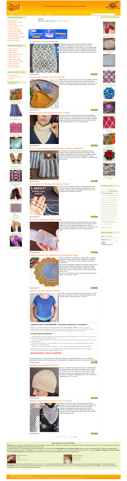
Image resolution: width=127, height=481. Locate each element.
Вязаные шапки (104, 209)
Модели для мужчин (14, 40)
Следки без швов (16, 233)
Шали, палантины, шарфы (15, 33)
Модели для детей (13, 38)
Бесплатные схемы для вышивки (15, 77)
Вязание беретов (104, 189)
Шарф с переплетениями (16, 118)
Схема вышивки (112, 216)
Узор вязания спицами (110, 220)
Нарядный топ (115, 213)
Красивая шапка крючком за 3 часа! (43, 365)
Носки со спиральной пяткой (16, 201)
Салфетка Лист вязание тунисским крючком (47, 77)
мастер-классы (39, 464)
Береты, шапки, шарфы (15, 31)
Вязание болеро (112, 189)
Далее (75, 436)
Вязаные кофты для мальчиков (107, 206)
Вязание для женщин (109, 192)
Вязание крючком (22, 455)
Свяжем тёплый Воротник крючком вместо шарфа (49, 113)
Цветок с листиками (109, 162)
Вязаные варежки (105, 204)
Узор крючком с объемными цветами (109, 84)
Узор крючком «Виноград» (109, 130)
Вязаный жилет (111, 209)
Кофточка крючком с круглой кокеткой (44, 291)
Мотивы (19, 458)
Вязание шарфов (111, 202)
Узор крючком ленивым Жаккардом (43, 41)
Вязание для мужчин (110, 195)
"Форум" (49, 14)
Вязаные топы (76, 458)
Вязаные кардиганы (113, 204)
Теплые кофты (77, 460)
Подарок (115, 215)
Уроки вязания (110, 222)
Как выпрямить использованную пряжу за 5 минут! (49, 184)
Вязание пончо (113, 200)
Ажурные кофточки (22, 460)
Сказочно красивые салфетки (109, 52)
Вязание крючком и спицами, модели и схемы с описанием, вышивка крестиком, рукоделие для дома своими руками (51, 477)
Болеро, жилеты (13, 27)
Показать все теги (106, 227)
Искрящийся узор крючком (109, 68)
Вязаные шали (113, 207)
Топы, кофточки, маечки (15, 54)
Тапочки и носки (104, 218)
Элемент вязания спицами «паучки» (16, 134)
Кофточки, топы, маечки (15, 26)
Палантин (103, 215)
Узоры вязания (12, 50)
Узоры (18, 457)
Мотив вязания (108, 213)
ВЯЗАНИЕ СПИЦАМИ (15, 46)
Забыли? (108, 239)
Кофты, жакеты (12, 24)
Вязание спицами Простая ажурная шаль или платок (50, 401)
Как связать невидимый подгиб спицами (45, 219)
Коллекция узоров (78, 457)
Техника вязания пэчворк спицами (16, 102)
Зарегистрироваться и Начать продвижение (46, 353)
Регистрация (108, 236)
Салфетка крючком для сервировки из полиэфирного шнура (53, 255)
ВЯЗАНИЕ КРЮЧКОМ (15, 17)
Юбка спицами (108, 224)
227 (72, 436)
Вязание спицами (78, 455)
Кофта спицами (108, 211)
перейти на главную (62, 21)
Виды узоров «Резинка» (15, 217)
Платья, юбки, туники (14, 29)
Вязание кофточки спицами (107, 199)
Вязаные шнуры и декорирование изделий (16, 184)
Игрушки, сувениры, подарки (16, 36)
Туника (110, 218)
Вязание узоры (104, 202)
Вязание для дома (13, 35)
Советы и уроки (12, 20)
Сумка (107, 216)
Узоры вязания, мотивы (15, 22)
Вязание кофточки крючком (111, 197)
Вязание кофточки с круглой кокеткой (16, 151)
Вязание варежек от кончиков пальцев (16, 167)
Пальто (107, 215)
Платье (111, 215)
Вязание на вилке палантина (109, 177)
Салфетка (103, 216)
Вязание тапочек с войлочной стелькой (109, 35)
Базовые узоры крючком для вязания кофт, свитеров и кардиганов (56, 148)
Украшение (103, 222)
